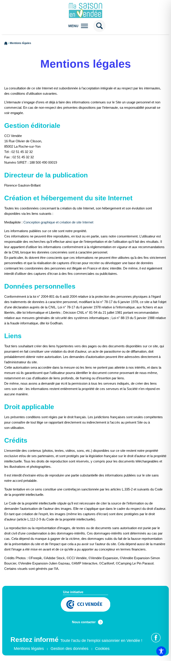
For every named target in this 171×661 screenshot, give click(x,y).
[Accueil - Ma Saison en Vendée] (85, 10)
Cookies (102, 648)
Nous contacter (84, 622)
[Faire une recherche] (99, 26)
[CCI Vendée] (85, 605)
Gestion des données (69, 648)
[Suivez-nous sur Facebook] (156, 637)
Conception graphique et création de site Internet (58, 222)
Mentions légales (29, 648)
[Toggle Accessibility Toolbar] (161, 651)
